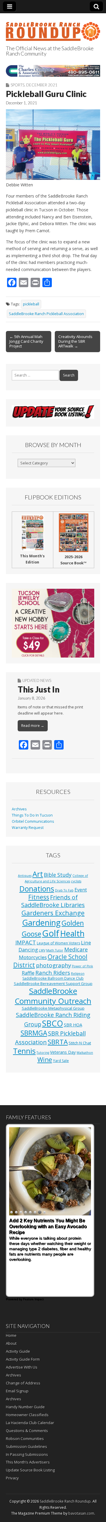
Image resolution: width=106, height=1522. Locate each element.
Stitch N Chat (80, 1043)
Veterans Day (63, 1052)
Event (80, 890)
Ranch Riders (52, 972)
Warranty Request (28, 827)
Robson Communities (25, 1438)
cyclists (76, 881)
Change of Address (23, 1383)
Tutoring (43, 1053)
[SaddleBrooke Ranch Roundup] (53, 28)
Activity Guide (18, 1351)
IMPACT (25, 942)
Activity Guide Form (23, 1359)
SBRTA (58, 1041)
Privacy (12, 1478)
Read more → (32, 725)
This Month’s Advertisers (28, 1462)
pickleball (31, 304)
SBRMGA (34, 1033)
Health (72, 933)
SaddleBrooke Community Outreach (53, 996)
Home (11, 1335)
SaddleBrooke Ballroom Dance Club (53, 978)
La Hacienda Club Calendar (30, 1422)
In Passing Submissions (27, 1454)
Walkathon (85, 1053)
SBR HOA (73, 1025)
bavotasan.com (81, 1513)
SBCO (52, 1023)
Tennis (24, 1051)
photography (53, 965)
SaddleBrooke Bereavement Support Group (53, 983)
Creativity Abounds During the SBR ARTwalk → (75, 341)
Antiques (25, 876)
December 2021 (41, 85)
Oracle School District (50, 961)
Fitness (38, 897)
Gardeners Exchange (53, 913)
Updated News (36, 680)
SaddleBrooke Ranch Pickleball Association (46, 313)
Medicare (76, 949)
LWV (42, 950)
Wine (44, 1060)
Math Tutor (54, 950)
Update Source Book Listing (30, 1470)
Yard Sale (61, 1060)
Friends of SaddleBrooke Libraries (53, 901)
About (11, 1343)
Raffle (28, 973)
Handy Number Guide (25, 1406)
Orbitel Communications (33, 821)
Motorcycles (33, 957)
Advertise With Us (21, 1367)
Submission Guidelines (26, 1446)
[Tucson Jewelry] (53, 623)
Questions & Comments (27, 1430)
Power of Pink (82, 966)
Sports (17, 85)
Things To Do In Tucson (32, 815)
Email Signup (17, 1391)
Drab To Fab (64, 890)
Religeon (78, 973)
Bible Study (58, 874)
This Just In (38, 689)
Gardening (41, 922)
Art (37, 874)
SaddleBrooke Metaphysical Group (53, 1008)
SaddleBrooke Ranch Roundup (65, 1501)
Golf (50, 933)
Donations (36, 889)
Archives (19, 809)
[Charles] (53, 71)
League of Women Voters (58, 943)
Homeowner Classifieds (27, 1414)
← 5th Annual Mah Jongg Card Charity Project (26, 341)
